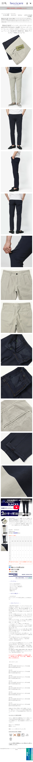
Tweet (10, 565)
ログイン (20, 14)
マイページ (13, 14)
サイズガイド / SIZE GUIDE (15, 715)
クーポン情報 (6, 14)
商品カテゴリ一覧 (4, 18)
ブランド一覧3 (12, 18)
